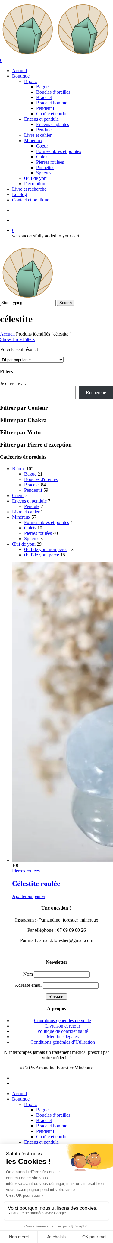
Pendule (31, 506)
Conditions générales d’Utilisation (62, 1042)
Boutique (21, 1098)
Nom (28, 974)
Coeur (18, 495)
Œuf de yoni (24, 544)
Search (65, 302)
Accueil (7, 333)
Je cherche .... (13, 383)
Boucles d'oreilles (41, 479)
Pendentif (33, 490)
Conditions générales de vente (62, 1020)
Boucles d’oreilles (53, 1115)
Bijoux (18, 468)
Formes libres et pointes (46, 522)
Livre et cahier (25, 511)
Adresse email (28, 985)
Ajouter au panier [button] (28, 896)
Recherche (96, 392)
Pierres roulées (38, 533)
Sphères (31, 538)
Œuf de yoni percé (41, 554)
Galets (30, 527)
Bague (30, 473)
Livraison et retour (62, 1025)
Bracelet (32, 484)
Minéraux (21, 517)
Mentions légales (63, 1036)
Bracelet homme (51, 1125)
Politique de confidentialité (62, 1031)
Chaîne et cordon (52, 1136)
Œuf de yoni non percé (45, 549)
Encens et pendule (29, 500)
